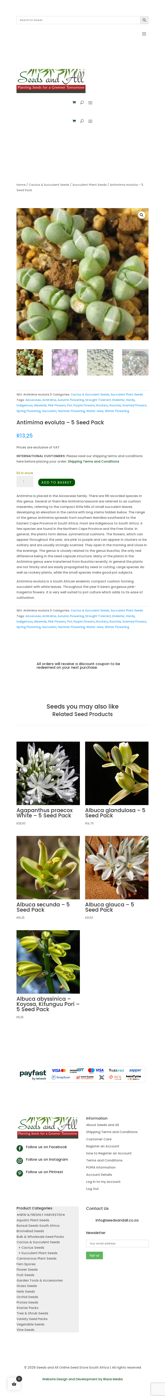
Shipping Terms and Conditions (93, 461)
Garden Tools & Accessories (39, 1280)
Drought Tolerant (98, 400)
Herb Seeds (25, 1291)
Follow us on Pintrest (44, 1171)
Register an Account (102, 1146)
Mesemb (40, 405)
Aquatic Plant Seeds (32, 1220)
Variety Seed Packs (32, 1319)
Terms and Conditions (104, 1160)
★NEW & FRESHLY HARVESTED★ (40, 1214)
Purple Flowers (84, 405)
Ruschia (115, 405)
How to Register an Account (109, 1153)
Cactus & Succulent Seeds (49, 185)
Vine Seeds (25, 1329)
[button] (141, 215)
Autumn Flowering (71, 400)
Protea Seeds (27, 1302)
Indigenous (24, 405)
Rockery (102, 405)
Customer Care (98, 1139)
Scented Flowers (134, 405)
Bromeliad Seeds (30, 1231)
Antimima (49, 400)
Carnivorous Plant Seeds (36, 1258)
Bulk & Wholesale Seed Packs (40, 1236)
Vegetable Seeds (30, 1324)
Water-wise (94, 411)
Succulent (49, 411)
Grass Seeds (26, 1286)
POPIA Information (101, 1167)
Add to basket (56, 482)
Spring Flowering (28, 411)
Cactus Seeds (32, 1247)
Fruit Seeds (25, 1275)
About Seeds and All (102, 1125)
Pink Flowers (57, 405)
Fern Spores (26, 1264)
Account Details (99, 1174)
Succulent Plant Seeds (89, 185)
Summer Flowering (71, 411)
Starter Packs (27, 1308)
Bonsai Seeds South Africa (37, 1225)
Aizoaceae (33, 400)
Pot (69, 405)
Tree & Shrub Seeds (32, 1313)
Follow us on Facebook (46, 1146)
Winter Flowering (117, 411)
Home (21, 185)
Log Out (92, 1188)
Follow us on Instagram (47, 1159)
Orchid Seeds (27, 1297)
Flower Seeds (27, 1269)
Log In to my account (103, 1181)
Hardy (130, 400)
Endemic (118, 400)
